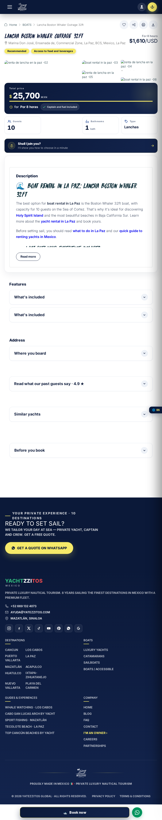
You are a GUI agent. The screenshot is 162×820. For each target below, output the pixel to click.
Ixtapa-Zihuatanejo (36, 675)
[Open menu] (9, 7)
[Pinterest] (59, 628)
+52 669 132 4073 (23, 606)
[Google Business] (78, 628)
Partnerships (95, 746)
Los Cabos (34, 650)
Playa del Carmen (33, 685)
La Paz (31, 656)
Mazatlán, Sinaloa (26, 618)
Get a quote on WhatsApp (42, 548)
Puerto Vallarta (12, 658)
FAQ (86, 720)
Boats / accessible (99, 669)
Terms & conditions (135, 796)
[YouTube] (49, 628)
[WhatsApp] (69, 628)
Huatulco (13, 673)
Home (13, 24)
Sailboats (92, 662)
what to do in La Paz (89, 231)
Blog (88, 713)
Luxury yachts (96, 650)
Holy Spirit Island (29, 215)
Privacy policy (103, 796)
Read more (28, 256)
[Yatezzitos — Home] (22, 7)
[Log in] (142, 7)
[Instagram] (9, 628)
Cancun (11, 650)
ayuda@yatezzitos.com (30, 612)
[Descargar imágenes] (153, 24)
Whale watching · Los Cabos (28, 707)
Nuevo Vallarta (12, 685)
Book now (74, 812)
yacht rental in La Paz (58, 221)
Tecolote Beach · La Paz (24, 726)
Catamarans (94, 656)
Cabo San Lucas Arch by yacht (30, 713)
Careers (90, 739)
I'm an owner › (95, 733)
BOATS (27, 24)
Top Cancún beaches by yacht (29, 733)
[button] (124, 24)
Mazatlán (13, 666)
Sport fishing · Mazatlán (26, 720)
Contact (91, 726)
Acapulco (34, 666)
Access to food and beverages (53, 51)
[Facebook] (19, 628)
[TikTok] (39, 628)
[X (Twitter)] (29, 628)
